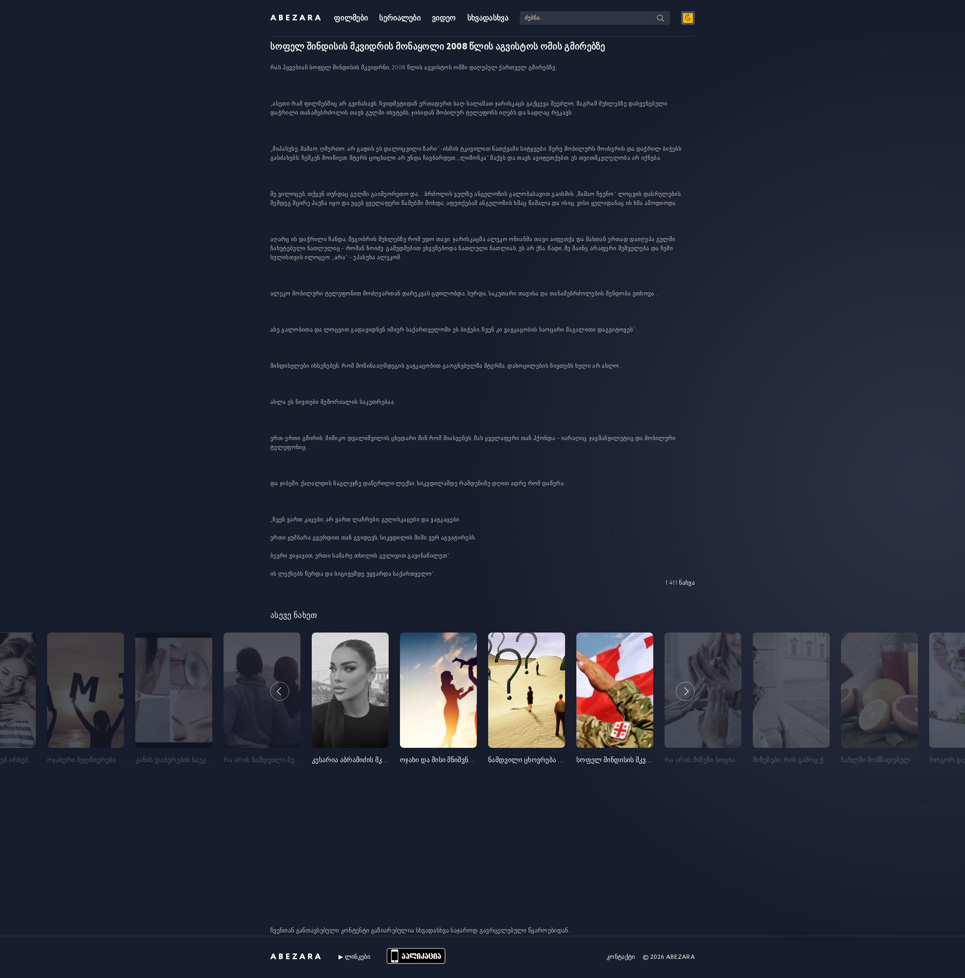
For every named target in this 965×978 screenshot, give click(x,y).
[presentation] (279, 691)
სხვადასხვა (488, 18)
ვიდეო (444, 18)
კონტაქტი (621, 957)
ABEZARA (296, 18)
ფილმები (351, 18)
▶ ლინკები (354, 957)
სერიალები (400, 18)
